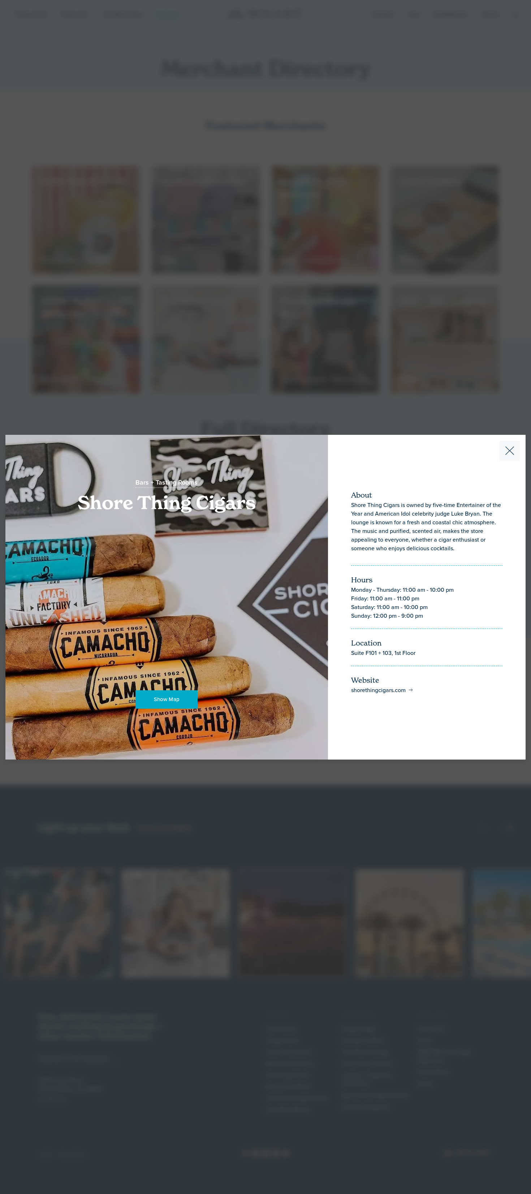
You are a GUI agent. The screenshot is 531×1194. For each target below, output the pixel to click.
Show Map (167, 699)
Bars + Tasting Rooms (166, 482)
